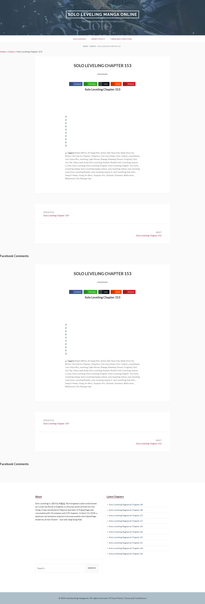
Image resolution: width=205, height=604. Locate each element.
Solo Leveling (79, 39)
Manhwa (112, 159)
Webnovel (70, 178)
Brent (68, 156)
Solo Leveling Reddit (80, 172)
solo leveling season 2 (101, 172)
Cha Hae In (76, 156)
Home (3, 51)
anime (103, 152)
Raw (76, 162)
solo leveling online (117, 168)
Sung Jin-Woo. (86, 175)
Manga (104, 159)
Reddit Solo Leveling (120, 162)
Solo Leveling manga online (94, 168)
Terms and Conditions (121, 39)
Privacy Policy (98, 39)
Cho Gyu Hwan (108, 156)
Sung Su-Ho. (99, 175)
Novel (120, 159)
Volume (110, 175)
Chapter (86, 156)
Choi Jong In (122, 156)
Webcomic (129, 175)
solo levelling (119, 172)
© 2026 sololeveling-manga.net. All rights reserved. (83, 598)
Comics (11, 51)
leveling (84, 159)
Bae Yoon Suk (113, 152)
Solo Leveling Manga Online (102, 14)
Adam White (81, 152)
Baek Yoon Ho (127, 152)
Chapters (95, 156)
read (80, 162)
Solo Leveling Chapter (96, 165)
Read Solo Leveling (93, 162)
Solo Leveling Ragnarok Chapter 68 (126, 504)
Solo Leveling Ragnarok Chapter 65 (126, 537)
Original (128, 159)
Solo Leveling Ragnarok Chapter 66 (126, 526)
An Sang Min (94, 152)
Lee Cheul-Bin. (72, 159)
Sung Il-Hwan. (71, 175)
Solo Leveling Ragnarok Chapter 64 (126, 548)
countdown (134, 156)
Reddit (106, 162)
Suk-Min (131, 172)
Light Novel (94, 159)
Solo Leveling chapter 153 (120, 165)
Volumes (118, 175)
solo (69, 165)
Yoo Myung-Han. (84, 178)
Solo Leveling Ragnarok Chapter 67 (126, 515)
